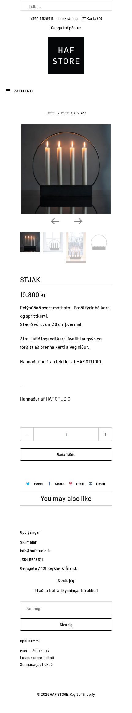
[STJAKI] (66, 169)
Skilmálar (28, 542)
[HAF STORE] (66, 57)
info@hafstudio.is (35, 550)
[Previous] (54, 220)
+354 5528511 (41, 18)
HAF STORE (59, 694)
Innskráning (67, 18)
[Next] (77, 220)
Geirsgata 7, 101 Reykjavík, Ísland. (48, 568)
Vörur (65, 113)
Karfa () (94, 18)
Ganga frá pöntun (66, 27)
